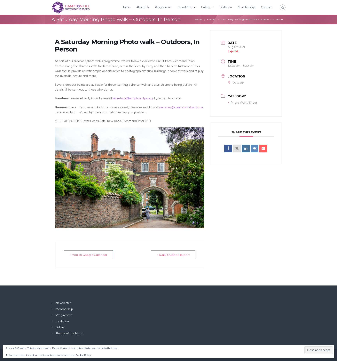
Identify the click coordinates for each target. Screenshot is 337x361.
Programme (163, 7)
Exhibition (225, 7)
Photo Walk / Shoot (244, 102)
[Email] (263, 148)
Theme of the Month (70, 333)
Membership (246, 7)
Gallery (205, 7)
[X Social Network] (237, 148)
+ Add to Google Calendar (88, 255)
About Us (142, 7)
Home (126, 7)
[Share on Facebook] (228, 148)
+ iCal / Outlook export (173, 255)
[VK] (254, 148)
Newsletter (185, 7)
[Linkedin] (246, 148)
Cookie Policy (83, 355)
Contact (266, 7)
